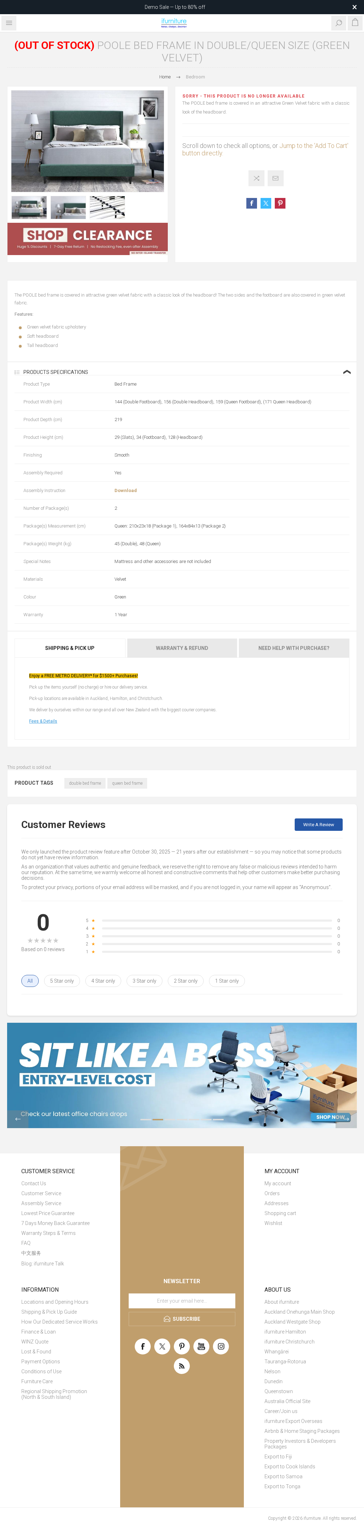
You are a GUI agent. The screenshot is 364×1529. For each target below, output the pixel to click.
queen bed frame (127, 783)
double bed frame (85, 783)
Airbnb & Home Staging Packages (302, 1431)
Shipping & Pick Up (70, 648)
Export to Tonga (282, 1486)
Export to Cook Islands (289, 1466)
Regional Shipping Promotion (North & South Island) (54, 1394)
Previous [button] (17, 1119)
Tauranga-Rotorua (285, 1361)
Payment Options (40, 1361)
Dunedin (273, 1381)
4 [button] (182, 1119)
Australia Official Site (287, 1401)
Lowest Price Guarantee (47, 1213)
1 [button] (145, 1119)
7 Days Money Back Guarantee (55, 1223)
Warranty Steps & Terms (48, 1233)
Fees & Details (43, 721)
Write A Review (318, 824)
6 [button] (206, 1119)
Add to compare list (256, 178)
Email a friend (276, 178)
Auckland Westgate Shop (292, 1322)
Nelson (272, 1371)
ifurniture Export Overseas (293, 1421)
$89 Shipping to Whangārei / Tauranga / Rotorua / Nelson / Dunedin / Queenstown (175, 7)
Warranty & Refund (182, 648)
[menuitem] (60, 1183)
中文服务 (31, 1253)
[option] (29, 208)
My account (277, 1183)
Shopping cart (280, 1213)
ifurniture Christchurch (289, 1342)
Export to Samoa (283, 1476)
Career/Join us (281, 1411)
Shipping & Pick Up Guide (49, 1312)
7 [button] (218, 1119)
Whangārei (276, 1351)
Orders (272, 1193)
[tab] (70, 648)
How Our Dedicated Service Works (59, 1322)
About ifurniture (281, 1302)
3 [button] (170, 1119)
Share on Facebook (251, 203)
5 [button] (194, 1119)
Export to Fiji (278, 1456)
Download (125, 490)
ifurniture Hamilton (285, 1332)
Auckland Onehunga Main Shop (299, 1312)
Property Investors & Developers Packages (300, 1444)
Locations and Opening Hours (55, 1302)
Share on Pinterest (280, 203)
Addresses (276, 1203)
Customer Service (41, 1193)
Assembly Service (41, 1203)
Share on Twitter (266, 203)
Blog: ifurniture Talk (42, 1263)
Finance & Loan (38, 1332)
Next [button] (346, 1119)
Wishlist (273, 1223)
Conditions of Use (41, 1371)
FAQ (26, 1243)
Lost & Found (36, 1351)
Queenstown (278, 1391)
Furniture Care (37, 1381)
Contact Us (33, 1183)
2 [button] (157, 1119)
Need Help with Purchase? (294, 648)
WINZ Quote (34, 1342)
